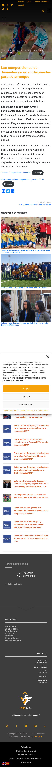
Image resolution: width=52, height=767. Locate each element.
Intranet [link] (21, 2)
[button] (47, 356)
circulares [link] (24, 204)
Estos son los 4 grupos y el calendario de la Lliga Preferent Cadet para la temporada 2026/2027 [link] (31, 470)
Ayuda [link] (28, 2)
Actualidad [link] (38, 50)
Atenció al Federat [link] (41, 2)
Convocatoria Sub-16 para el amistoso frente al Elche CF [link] (25, 288)
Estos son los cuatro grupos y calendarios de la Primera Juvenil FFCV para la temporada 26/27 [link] (29, 525)
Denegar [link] (26, 396)
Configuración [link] (25, 404)
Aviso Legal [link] (43, 411)
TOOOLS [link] (38, 736)
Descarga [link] (38, 173)
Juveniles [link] (47, 204)
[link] (3, 5)
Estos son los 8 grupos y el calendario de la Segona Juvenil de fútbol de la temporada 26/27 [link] (31, 428)
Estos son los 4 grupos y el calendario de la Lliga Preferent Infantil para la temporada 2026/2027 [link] (31, 456)
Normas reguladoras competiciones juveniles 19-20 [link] (22, 180)
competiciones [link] (36, 204)
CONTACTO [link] (43, 676)
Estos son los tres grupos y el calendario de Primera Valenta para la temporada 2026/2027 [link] (31, 511)
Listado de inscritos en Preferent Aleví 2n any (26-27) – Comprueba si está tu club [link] (31, 538)
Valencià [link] (21, 5)
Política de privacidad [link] (28, 411)
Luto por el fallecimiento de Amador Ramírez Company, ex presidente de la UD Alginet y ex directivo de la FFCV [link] (31, 484)
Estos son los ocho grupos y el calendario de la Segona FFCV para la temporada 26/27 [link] (31, 442)
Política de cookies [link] (11, 411)
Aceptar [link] (26, 388)
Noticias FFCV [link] (6, 52)
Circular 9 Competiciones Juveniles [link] (16, 173)
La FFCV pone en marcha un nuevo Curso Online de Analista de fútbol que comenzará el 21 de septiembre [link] (31, 414)
